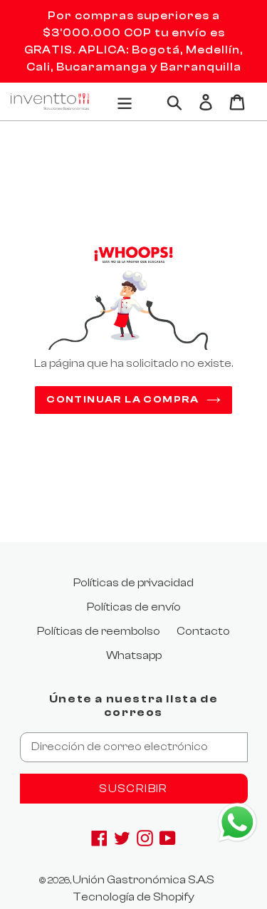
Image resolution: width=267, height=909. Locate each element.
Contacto (203, 631)
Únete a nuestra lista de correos (133, 705)
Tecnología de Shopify (133, 896)
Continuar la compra (122, 399)
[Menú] (124, 101)
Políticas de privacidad (133, 582)
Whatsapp (134, 655)
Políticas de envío (134, 607)
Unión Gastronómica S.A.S (143, 879)
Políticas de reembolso (98, 631)
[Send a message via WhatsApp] (237, 822)
